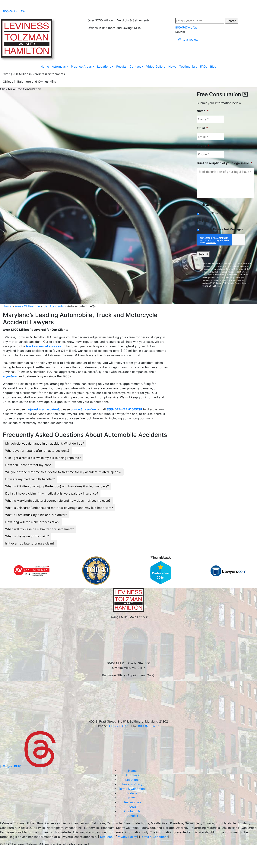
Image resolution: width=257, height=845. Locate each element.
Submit (203, 254)
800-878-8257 (148, 726)
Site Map (106, 837)
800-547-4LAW (14, 11)
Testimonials (188, 66)
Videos (9, 5)
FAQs (31, 5)
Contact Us (132, 811)
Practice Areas (81, 66)
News (21, 5)
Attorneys (59, 66)
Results (121, 66)
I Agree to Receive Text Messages (221, 229)
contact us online (83, 409)
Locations (104, 66)
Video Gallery (155, 66)
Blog (41, 5)
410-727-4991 (118, 726)
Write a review (188, 39)
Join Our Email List (212, 213)
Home (44, 66)
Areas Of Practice (27, 306)
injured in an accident (43, 409)
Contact (135, 66)
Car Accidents (53, 306)
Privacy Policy (241, 283)
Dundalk (132, 816)
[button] (44, 443)
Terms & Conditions (211, 286)
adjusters (10, 376)
